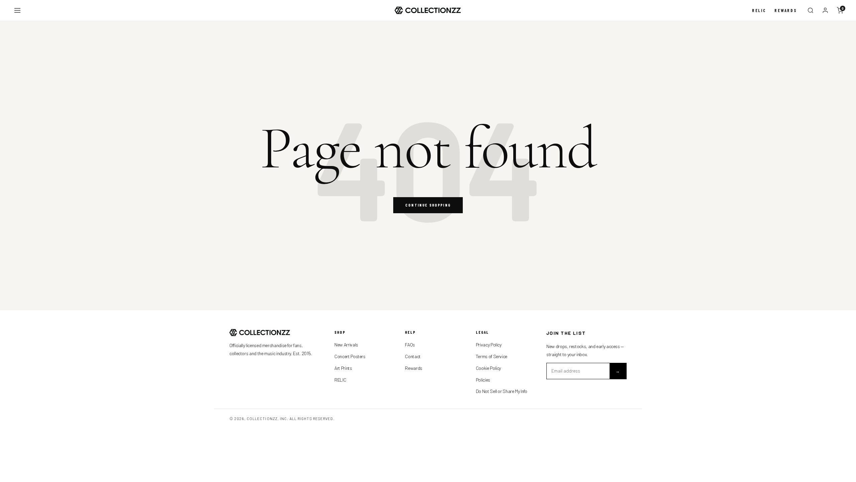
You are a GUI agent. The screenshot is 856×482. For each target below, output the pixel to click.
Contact (412, 356)
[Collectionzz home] (428, 10)
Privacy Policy (489, 344)
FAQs (410, 344)
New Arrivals (346, 344)
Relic (759, 10)
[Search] (810, 10)
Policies (483, 380)
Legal (482, 332)
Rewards (785, 10)
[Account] (825, 10)
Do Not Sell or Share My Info (501, 391)
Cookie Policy (488, 368)
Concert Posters (349, 356)
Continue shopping (428, 205)
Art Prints (343, 368)
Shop (339, 332)
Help (410, 332)
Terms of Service (491, 356)
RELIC (340, 380)
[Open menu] (17, 10)
